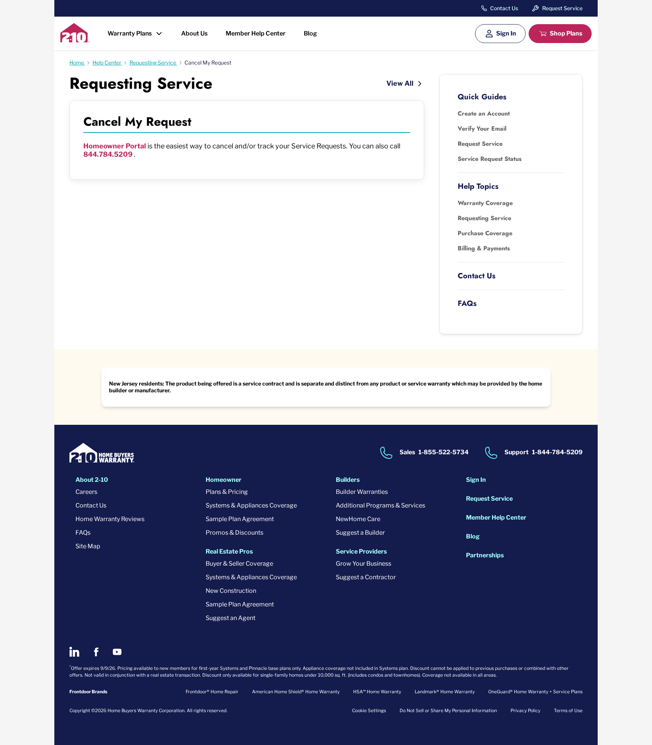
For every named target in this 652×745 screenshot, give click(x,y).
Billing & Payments (484, 248)
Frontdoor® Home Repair (212, 691)
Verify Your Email (482, 128)
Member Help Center (256, 33)
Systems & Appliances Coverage (251, 505)
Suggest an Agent (230, 618)
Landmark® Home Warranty (445, 691)
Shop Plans (566, 33)
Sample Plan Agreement (240, 519)
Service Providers (361, 551)
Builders (348, 479)
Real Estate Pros (229, 551)
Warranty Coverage (485, 203)
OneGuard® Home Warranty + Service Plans (535, 691)
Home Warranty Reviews (110, 519)
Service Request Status (489, 158)
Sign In (506, 33)
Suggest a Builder (360, 532)
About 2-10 (91, 479)
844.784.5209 (107, 154)
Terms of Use (568, 710)
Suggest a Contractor (366, 577)
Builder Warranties (362, 491)
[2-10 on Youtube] (117, 652)
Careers (86, 491)
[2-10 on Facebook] (96, 652)
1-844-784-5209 (557, 452)
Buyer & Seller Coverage (239, 563)
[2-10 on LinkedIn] (74, 652)
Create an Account (484, 113)
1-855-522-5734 (443, 452)
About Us (194, 33)
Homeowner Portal (115, 146)
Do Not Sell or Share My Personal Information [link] (448, 710)
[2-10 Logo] (74, 40)
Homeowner (223, 479)
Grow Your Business (363, 563)
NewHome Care (358, 519)
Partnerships (485, 555)
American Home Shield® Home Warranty (296, 691)
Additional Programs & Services (380, 505)
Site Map (87, 546)
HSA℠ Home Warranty (377, 691)
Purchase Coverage (485, 233)
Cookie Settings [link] (369, 710)
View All (400, 83)
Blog (310, 33)
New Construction (231, 590)
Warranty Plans (130, 33)
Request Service (562, 8)
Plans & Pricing (227, 491)
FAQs (83, 532)
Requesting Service (484, 218)
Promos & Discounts (234, 532)
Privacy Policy (525, 710)
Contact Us (504, 8)
